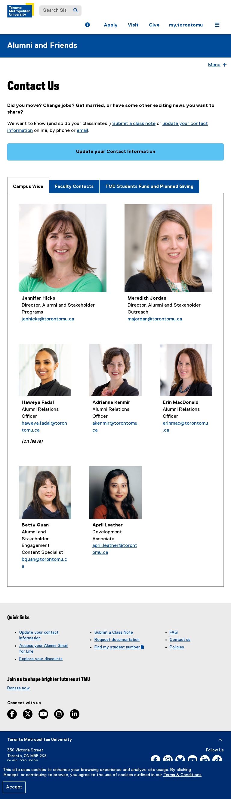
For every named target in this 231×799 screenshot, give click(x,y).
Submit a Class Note (113, 632)
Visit (133, 25)
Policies (177, 647)
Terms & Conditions (182, 775)
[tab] (28, 185)
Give (154, 25)
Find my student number (119, 647)
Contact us (180, 640)
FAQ (174, 632)
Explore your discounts (41, 659)
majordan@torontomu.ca (155, 319)
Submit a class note (134, 123)
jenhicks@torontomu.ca (48, 319)
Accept (14, 787)
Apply (111, 25)
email (82, 130)
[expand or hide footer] (220, 740)
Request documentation (117, 640)
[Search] (75, 10)
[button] (87, 25)
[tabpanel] (115, 390)
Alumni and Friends (42, 46)
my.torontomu (186, 25)
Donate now (18, 688)
